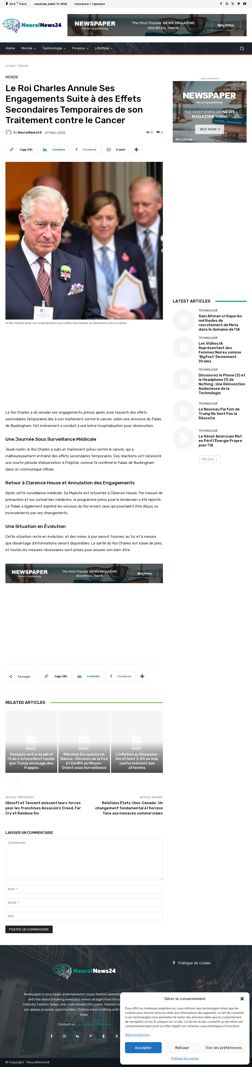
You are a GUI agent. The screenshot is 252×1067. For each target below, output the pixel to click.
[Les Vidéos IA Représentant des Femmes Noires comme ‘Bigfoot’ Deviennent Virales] (184, 348)
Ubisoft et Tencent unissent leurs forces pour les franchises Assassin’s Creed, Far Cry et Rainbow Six (43, 808)
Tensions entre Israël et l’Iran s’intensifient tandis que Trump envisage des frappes (31, 761)
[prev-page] (8, 781)
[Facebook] (221, 4)
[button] (242, 998)
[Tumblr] (104, 1036)
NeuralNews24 (30, 132)
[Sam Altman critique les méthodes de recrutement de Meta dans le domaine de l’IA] (184, 320)
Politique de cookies (185, 1058)
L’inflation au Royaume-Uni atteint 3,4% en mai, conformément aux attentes (137, 761)
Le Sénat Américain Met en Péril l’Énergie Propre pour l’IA (220, 440)
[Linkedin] (77, 1036)
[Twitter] (233, 4)
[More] (136, 149)
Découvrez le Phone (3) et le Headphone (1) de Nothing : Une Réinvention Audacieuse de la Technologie (222, 384)
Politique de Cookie (194, 962)
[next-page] (16, 781)
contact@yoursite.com (93, 1024)
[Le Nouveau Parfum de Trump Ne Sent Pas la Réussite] (184, 411)
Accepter (143, 1047)
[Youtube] (245, 4)
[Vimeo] (239, 4)
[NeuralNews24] (9, 132)
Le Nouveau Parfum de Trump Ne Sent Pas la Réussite (219, 413)
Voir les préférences (224, 1047)
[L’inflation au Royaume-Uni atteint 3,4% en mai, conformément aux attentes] (137, 742)
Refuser (182, 1047)
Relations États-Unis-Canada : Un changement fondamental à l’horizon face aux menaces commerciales (129, 808)
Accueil (10, 66)
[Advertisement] (84, 362)
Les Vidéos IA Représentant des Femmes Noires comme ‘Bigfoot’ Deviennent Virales (220, 352)
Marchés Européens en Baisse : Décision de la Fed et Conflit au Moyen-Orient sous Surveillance (84, 761)
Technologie (208, 310)
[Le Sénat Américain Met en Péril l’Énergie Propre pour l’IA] (184, 438)
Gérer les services (137, 1034)
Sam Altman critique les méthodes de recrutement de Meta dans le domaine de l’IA (220, 323)
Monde (23, 66)
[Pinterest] (90, 1036)
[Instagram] (227, 4)
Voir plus (208, 459)
